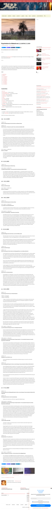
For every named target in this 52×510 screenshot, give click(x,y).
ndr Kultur (3, 94)
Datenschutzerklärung (30, 1)
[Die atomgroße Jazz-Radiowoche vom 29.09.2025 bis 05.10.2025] (6, 471)
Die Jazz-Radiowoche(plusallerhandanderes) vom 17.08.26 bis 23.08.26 (46, 63)
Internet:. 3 (3, 75)
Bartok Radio (6, 113)
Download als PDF (9, 56)
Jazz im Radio (12, 477)
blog (26, 15)
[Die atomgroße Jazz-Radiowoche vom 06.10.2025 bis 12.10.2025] (29, 471)
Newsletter (8, 1)
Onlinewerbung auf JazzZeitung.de (16, 1)
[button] (4, 47)
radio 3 (3, 97)
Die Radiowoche (7, 477)
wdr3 (3, 99)
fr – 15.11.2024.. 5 (4, 81)
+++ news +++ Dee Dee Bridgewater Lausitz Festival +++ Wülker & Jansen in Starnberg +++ (46, 59)
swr (2, 103)
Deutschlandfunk (4, 92)
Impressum (36, 1)
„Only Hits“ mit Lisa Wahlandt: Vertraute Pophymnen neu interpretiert (45, 67)
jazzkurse (33, 15)
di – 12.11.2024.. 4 (4, 77)
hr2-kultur (3, 100)
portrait (18, 15)
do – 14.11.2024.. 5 (4, 80)
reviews (14, 15)
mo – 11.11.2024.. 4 (4, 76)
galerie (23, 15)
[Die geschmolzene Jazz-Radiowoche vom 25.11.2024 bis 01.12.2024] (18, 471)
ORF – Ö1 (3, 91)
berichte (9, 15)
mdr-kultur (4, 98)
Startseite (3, 1)
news (30, 15)
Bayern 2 (3, 106)
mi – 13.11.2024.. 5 (4, 79)
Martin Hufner (12, 45)
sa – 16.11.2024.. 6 (4, 82)
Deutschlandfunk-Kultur (6, 93)
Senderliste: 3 (4, 74)
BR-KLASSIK (4, 104)
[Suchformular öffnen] (45, 16)
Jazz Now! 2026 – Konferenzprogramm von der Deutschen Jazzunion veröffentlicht (46, 54)
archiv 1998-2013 (40, 15)
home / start (4, 15)
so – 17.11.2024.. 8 (4, 83)
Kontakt (24, 1)
